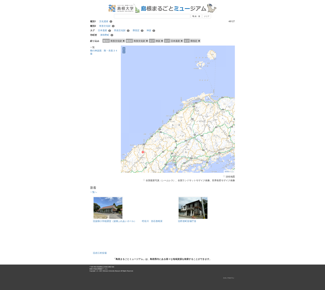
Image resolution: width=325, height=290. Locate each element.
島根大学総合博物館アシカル (99, 269)
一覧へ (93, 192)
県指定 (138, 30)
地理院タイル (229, 171)
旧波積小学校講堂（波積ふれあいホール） (114, 221)
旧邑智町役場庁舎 (187, 221)
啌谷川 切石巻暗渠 (152, 221)
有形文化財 (106, 25)
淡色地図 (230, 176)
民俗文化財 (121, 30)
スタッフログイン (228, 278)
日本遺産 (104, 30)
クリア (206, 16)
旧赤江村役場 (100, 252)
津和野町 (106, 34)
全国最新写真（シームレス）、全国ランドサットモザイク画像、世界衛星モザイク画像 (190, 180)
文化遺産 (105, 21)
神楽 (150, 30)
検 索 (197, 16)
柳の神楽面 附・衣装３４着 (104, 52)
